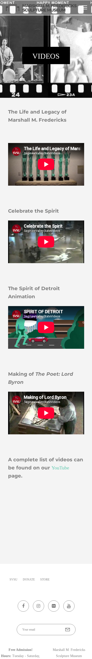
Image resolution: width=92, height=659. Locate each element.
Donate (29, 579)
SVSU (13, 579)
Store (45, 579)
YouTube (60, 467)
